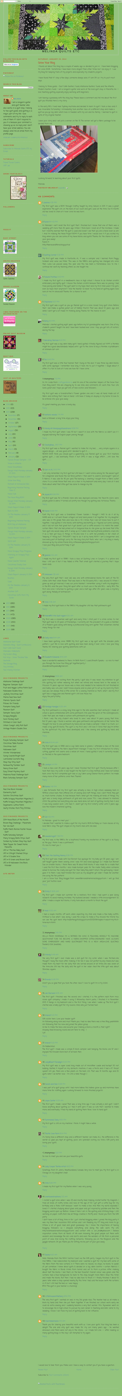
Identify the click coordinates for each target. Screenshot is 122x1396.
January (12, 456)
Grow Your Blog (46, 63)
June (10, 438)
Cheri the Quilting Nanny (55, 855)
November (12, 419)
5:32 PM (60, 255)
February (12, 453)
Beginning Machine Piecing (18, 520)
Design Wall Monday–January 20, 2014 (20, 502)
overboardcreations (53, 1196)
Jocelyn (48, 764)
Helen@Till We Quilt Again (55, 615)
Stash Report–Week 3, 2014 (19, 507)
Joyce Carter (50, 1100)
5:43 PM (61, 277)
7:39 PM (59, 836)
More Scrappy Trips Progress (20, 551)
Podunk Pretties (50, 277)
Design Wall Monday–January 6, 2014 (20, 569)
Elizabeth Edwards (51, 657)
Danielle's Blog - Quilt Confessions (17, 645)
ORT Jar (6, 165)
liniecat (48, 1015)
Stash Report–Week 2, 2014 (19, 537)
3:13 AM (64, 1196)
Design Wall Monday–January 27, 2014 (20, 472)
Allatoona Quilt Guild (11, 641)
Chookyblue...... (49, 445)
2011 (8, 610)
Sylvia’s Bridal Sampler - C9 (19, 459)
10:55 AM (59, 1100)
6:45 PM (51, 359)
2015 (8, 408)
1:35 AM (56, 574)
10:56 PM (53, 511)
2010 (8, 614)
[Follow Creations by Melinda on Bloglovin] (11, 65)
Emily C (48, 891)
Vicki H (47, 742)
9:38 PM (74, 428)
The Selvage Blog (10, 663)
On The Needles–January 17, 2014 (19, 516)
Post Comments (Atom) (59, 1375)
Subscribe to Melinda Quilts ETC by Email (17, 150)
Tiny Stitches (8, 666)
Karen (47, 511)
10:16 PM (55, 494)
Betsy (46, 321)
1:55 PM (51, 817)
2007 (8, 626)
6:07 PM (56, 301)
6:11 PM (52, 321)
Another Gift (13, 591)
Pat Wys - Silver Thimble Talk (15, 657)
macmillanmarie (51, 1321)
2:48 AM (52, 602)
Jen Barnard (50, 993)
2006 (8, 629)
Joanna (46, 202)
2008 (8, 622)
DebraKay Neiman (51, 340)
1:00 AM (54, 555)
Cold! (10, 581)
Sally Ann (49, 637)
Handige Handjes (51, 706)
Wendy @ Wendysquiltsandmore (57, 428)
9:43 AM (63, 657)
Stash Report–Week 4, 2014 (19, 477)
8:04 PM (63, 1133)
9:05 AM (55, 891)
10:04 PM (66, 1062)
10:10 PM (56, 469)
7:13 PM (57, 378)
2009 (8, 618)
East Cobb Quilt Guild (12, 648)
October (11, 423)
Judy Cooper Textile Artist (55, 1166)
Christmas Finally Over (17, 564)
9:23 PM (70, 1166)
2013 (8, 603)
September (13, 426)
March (11, 449)
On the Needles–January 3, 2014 (18, 586)
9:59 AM (58, 676)
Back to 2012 (13, 511)
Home (79, 1369)
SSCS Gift (12, 541)
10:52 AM (52, 910)
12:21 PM (58, 1152)
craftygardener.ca (65, 382)
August (11, 430)
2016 (8, 404)
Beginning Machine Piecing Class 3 (18, 489)
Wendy (48, 954)
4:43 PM (54, 221)
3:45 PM (58, 932)
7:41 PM (61, 414)
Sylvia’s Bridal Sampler (17, 528)
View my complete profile (15, 137)
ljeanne (47, 555)
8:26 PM (52, 1183)
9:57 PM (58, 445)
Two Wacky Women (11, 670)
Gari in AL (48, 469)
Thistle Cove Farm (52, 1133)
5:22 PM (54, 1042)
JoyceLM (48, 494)
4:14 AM (62, 1321)
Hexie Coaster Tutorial (17, 561)
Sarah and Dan (51, 1084)
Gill (46, 817)
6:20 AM (69, 615)
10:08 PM (55, 979)
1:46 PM (53, 786)
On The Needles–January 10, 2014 (19, 546)
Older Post (114, 1369)
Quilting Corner (50, 255)
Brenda (48, 979)
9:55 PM (62, 1119)
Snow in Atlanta (14, 463)
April (10, 445)
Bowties (11, 578)
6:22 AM (53, 1254)
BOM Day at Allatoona (17, 524)
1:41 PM (54, 764)
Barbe (47, 786)
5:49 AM (54, 954)
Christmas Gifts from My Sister (18, 596)
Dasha (47, 1254)
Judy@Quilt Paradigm (54, 1062)
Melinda (17, 99)
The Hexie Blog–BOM (16, 497)
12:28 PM (61, 1084)
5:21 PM (54, 1015)
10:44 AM (54, 742)
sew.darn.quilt (50, 836)
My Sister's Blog (10, 654)
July (10, 434)
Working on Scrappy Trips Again (18, 556)
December (12, 415)
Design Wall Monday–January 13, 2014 (20, 533)
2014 (8, 412)
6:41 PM (62, 340)
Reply (44, 215)
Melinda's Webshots (11, 651)
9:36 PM (69, 855)
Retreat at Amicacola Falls (18, 484)
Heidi (46, 910)
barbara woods (51, 414)
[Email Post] (66, 188)
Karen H (47, 221)
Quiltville (6, 660)
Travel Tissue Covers (11, 162)
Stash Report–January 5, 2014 (20, 574)
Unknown (48, 574)
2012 (8, 607)
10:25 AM (62, 706)
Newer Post (43, 1369)
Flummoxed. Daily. (51, 1119)
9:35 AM (59, 993)
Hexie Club (12, 494)
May (10, 441)
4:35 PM (53, 202)
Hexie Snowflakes (15, 467)
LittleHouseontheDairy (54, 1296)
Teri (45, 359)
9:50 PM (67, 1296)
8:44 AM (56, 637)
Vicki (46, 602)
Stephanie (48, 301)
